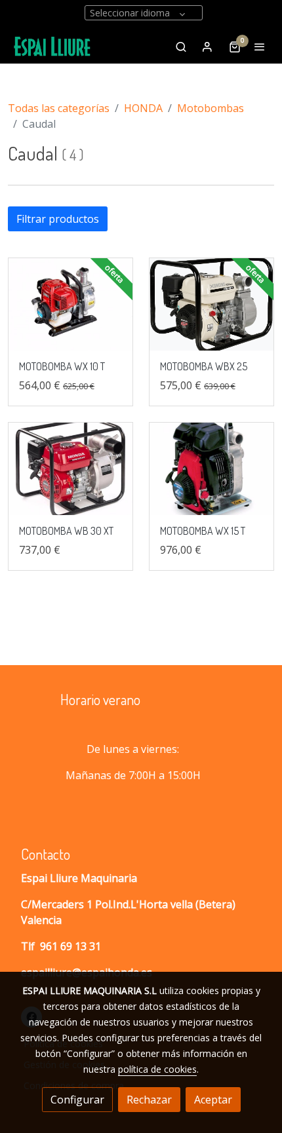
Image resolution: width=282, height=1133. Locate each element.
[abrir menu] (260, 46)
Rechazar (149, 1099)
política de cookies (157, 1069)
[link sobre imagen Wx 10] (70, 304)
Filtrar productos (57, 219)
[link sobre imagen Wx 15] (211, 469)
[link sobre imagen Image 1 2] (211, 304)
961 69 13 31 (70, 946)
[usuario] (207, 46)
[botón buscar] (181, 46)
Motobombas (210, 108)
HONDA (143, 108)
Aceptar (213, 1099)
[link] (52, 46)
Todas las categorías (59, 108)
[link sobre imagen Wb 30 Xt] (70, 469)
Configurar (77, 1099)
